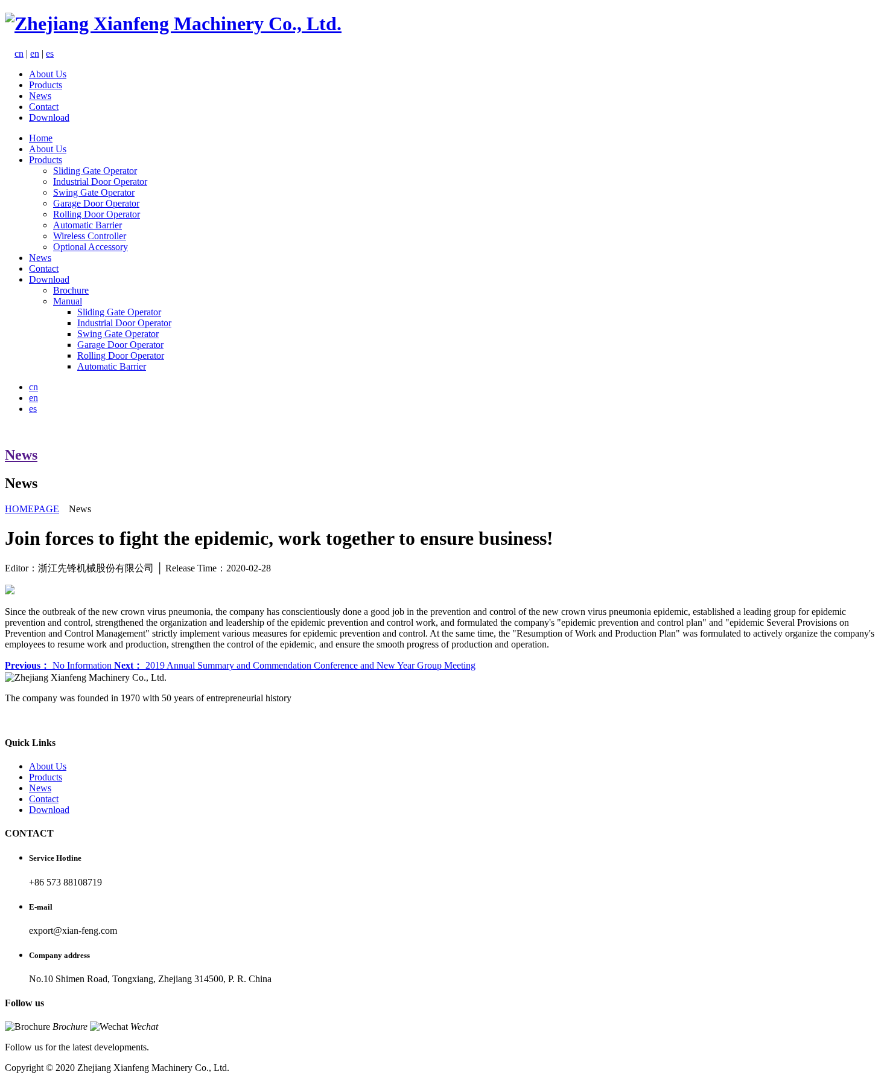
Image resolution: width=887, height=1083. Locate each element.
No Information (59, 665)
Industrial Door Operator (100, 181)
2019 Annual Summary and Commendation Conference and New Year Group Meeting (294, 665)
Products (45, 85)
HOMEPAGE (32, 509)
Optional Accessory (90, 247)
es (50, 53)
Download (49, 117)
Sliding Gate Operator (95, 171)
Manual (67, 301)
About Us (47, 74)
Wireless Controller (89, 236)
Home (40, 138)
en (34, 53)
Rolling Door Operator (96, 214)
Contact (44, 106)
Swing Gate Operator (94, 192)
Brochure (71, 290)
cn (19, 53)
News (40, 96)
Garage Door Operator (96, 203)
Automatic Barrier (87, 225)
